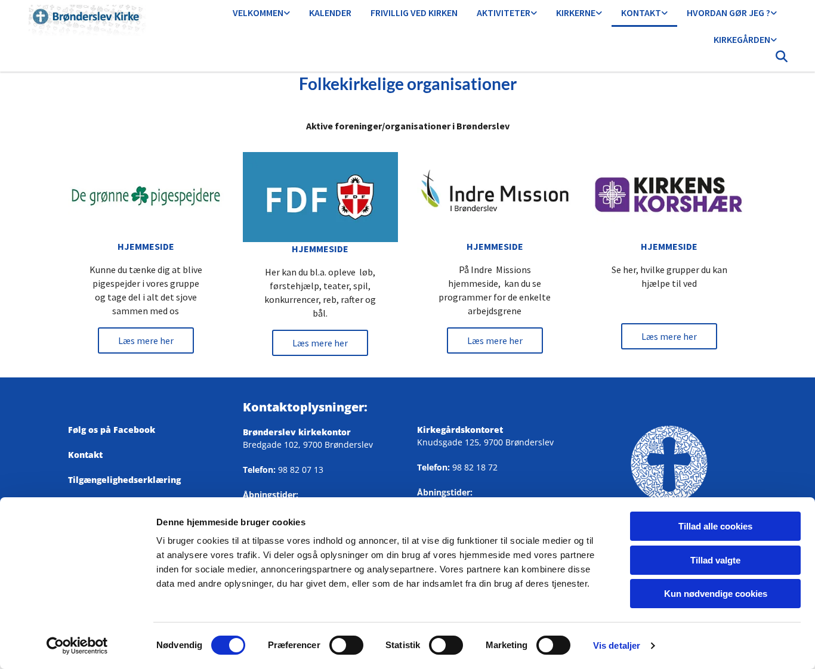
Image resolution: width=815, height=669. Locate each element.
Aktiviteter (503, 12)
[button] (146, 340)
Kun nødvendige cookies (715, 594)
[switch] (346, 645)
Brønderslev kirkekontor (297, 432)
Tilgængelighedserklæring (124, 479)
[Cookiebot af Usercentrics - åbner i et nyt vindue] (77, 646)
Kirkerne (575, 12)
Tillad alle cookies (715, 526)
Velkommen (258, 12)
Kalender (330, 12)
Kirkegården (742, 39)
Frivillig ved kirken (414, 12)
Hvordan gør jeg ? (728, 12)
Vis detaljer (616, 645)
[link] (261, 13)
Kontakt (641, 12)
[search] (781, 59)
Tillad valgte (715, 560)
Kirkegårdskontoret (460, 429)
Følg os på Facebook (116, 429)
